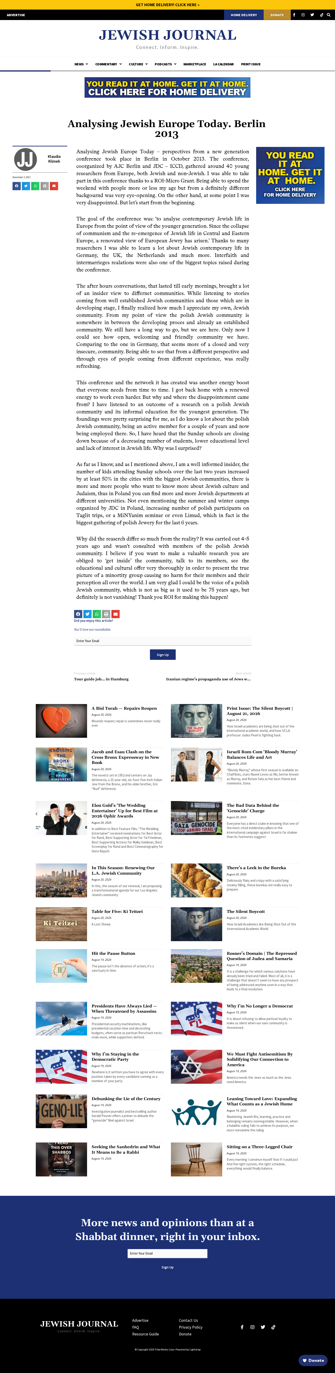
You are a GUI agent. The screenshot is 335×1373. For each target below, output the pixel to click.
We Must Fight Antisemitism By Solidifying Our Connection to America (260, 1060)
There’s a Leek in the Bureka (256, 868)
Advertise (140, 1320)
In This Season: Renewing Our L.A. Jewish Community (123, 870)
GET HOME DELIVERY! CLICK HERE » (167, 4)
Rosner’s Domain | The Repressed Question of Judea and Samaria (262, 956)
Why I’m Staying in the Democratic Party (115, 1057)
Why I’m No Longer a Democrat (260, 1006)
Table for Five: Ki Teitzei (117, 911)
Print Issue (250, 64)
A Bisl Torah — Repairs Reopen (124, 708)
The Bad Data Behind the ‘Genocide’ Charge (253, 808)
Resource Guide (145, 1334)
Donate (185, 1334)
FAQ (135, 1327)
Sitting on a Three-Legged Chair (260, 1147)
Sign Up (163, 654)
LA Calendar (223, 64)
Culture (136, 64)
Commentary (106, 64)
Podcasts (163, 64)
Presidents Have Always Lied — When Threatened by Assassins (124, 1009)
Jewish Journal (167, 35)
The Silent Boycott (246, 911)
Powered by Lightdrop (188, 1349)
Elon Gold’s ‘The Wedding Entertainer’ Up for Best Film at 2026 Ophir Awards (125, 811)
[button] (17, 186)
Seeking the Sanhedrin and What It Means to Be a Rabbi (126, 1149)
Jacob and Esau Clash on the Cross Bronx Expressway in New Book (125, 757)
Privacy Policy (190, 1327)
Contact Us (188, 1320)
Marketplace (194, 64)
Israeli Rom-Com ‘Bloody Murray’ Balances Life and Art (262, 754)
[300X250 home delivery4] (290, 174)
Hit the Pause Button (113, 953)
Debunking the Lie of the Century (126, 1098)
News (79, 64)
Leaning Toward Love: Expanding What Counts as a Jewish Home (262, 1101)
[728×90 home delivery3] (167, 87)
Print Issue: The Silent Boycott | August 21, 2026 (260, 711)
